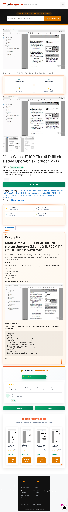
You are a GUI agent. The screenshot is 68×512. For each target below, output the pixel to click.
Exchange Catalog (25, 487)
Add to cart (34, 184)
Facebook (37, 495)
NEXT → (50, 408)
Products (39, 504)
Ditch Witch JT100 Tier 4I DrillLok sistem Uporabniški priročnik (40, 191)
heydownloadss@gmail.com (30, 4)
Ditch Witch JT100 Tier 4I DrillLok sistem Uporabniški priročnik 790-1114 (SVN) (31, 193)
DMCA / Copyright (25, 495)
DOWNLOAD (12, 460)
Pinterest (37, 490)
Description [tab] (9, 228)
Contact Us (23, 492)
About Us (23, 484)
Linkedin (37, 484)
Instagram (37, 492)
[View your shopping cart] (58, 4)
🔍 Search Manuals (53, 18)
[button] (62, 99)
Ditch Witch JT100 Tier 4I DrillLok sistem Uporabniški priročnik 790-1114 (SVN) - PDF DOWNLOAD (33, 195)
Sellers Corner (24, 490)
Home (5, 73)
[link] (20, 503)
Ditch (9, 73)
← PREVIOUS (18, 408)
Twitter (36, 487)
